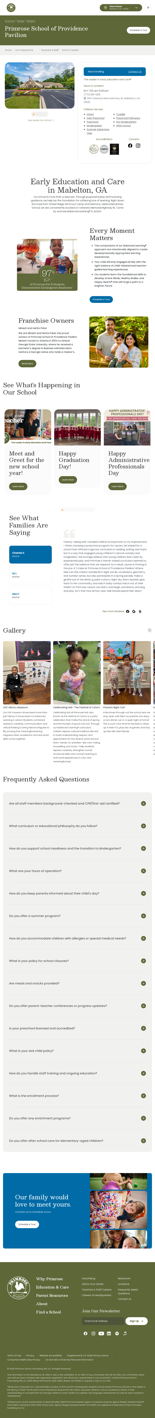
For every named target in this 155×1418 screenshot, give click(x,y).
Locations (123, 1284)
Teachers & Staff (49, 50)
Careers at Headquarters (96, 1295)
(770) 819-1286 (92, 94)
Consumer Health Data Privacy (23, 1359)
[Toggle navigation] (148, 7)
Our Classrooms (24, 50)
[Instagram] (138, 146)
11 (92, 509)
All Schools (10, 21)
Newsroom (124, 1278)
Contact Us (135, 71)
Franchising (88, 1278)
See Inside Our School (39, 120)
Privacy (30, 1355)
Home (8, 50)
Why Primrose (49, 1279)
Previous (2, 85)
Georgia (20, 21)
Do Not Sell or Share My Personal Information (70, 1359)
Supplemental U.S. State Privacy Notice (87, 1355)
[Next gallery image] (149, 630)
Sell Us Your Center (93, 1284)
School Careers (70, 50)
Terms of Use (14, 1355)
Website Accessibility (51, 1355)
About (42, 1304)
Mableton (31, 21)
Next (76, 85)
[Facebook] (130, 146)
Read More (27, 363)
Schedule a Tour (138, 30)
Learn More (18, 486)
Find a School (48, 1312)
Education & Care (52, 1287)
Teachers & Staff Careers (97, 1289)
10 (89, 509)
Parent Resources (52, 1295)
